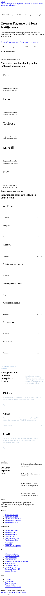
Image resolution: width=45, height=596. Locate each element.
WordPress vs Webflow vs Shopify (16, 561)
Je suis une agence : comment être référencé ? (29, 494)
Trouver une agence (7, 4)
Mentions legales (6, 592)
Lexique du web (10, 571)
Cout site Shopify (11, 558)
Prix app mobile (10, 559)
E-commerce (9, 542)
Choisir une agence (11, 554)
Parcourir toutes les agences (29, 42)
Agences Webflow (11, 534)
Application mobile (11, 540)
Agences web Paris (11, 515)
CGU (14, 592)
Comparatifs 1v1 (10, 567)
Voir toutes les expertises (13, 546)
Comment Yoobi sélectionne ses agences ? (31, 465)
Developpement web (12, 538)
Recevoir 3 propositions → (10, 42)
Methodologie (9, 581)
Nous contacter (10, 585)
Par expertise (18, 4)
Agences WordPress (11, 530)
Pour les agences (32, 4)
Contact (40, 4)
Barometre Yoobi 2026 (12, 569)
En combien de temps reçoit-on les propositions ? (30, 485)
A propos (8, 579)
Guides (24, 4)
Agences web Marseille (13, 520)
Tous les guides (10, 563)
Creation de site (10, 536)
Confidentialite (21, 592)
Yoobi (3, 2)
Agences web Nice (11, 522)
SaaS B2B (8, 544)
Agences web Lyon (11, 517)
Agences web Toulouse (13, 518)
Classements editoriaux (12, 565)
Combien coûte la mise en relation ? (30, 475)
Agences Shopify (10, 532)
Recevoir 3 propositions (9, 5)
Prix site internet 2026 (12, 556)
